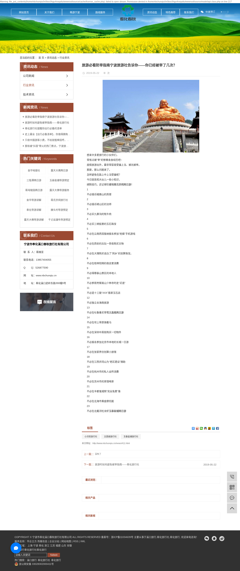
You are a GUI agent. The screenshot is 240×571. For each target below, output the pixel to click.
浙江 (46, 545)
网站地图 (66, 541)
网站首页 (24, 12)
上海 (30, 545)
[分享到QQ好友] (205, 428)
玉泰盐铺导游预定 (59, 180)
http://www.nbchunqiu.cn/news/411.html (111, 443)
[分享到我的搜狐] (209, 428)
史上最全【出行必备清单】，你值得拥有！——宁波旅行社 (48, 134)
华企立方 (32, 541)
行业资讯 (64, 57)
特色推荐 (171, 12)
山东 (63, 545)
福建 (58, 545)
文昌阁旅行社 (110, 436)
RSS (75, 541)
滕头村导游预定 (59, 209)
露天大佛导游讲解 (34, 219)
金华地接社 (34, 170)
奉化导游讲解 (34, 209)
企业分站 (54, 541)
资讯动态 (152, 12)
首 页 (41, 57)
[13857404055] (232, 477)
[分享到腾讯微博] (213, 428)
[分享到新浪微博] (197, 428)
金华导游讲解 (34, 200)
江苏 (52, 545)
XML (82, 541)
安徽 (69, 545)
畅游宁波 (75, 12)
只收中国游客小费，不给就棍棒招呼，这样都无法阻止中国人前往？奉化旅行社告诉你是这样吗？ (48, 140)
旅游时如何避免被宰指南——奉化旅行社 (47, 122)
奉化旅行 (175, 537)
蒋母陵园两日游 (34, 190)
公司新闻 (28, 75)
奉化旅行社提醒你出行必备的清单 (43, 128)
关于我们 (49, 12)
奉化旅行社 (163, 537)
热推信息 (42, 541)
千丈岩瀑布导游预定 (59, 219)
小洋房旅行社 (91, 436)
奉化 (41, 545)
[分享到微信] (201, 428)
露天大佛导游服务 (59, 190)
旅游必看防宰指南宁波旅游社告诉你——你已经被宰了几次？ (48, 116)
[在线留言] (232, 498)
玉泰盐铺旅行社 (131, 436)
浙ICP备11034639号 (122, 537)
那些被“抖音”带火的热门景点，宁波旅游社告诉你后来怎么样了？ (48, 146)
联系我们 (189, 12)
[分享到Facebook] (217, 428)
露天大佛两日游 (59, 170)
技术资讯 (28, 94)
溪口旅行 (151, 537)
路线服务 (100, 12)
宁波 (35, 545)
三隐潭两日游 (34, 180)
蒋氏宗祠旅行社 (59, 200)
